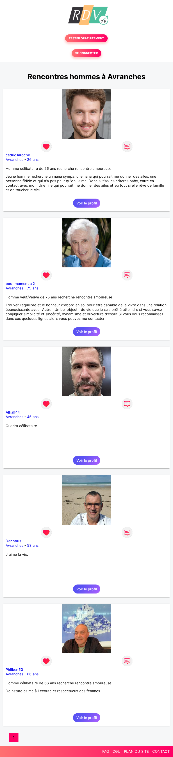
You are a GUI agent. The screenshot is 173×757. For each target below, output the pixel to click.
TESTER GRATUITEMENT (86, 38)
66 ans (33, 674)
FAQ (105, 751)
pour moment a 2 (20, 283)
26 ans (33, 159)
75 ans (32, 288)
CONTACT (161, 751)
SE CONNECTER (86, 53)
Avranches (14, 159)
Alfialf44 (13, 412)
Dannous (13, 541)
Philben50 (14, 669)
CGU (116, 751)
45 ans (33, 416)
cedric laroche (18, 155)
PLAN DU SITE (136, 751)
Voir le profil (86, 203)
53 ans (33, 545)
